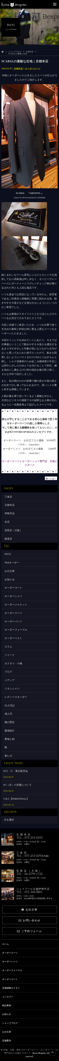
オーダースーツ (32, 68)
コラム (8, 646)
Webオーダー (12, 562)
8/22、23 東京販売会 (15, 770)
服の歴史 (10, 722)
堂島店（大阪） (13, 530)
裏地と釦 (10, 738)
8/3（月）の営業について (17, 784)
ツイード (10, 654)
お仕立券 (10, 570)
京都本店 (30, 51)
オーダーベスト (13, 638)
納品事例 (6, 1005)
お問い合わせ (31, 920)
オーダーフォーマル (16, 629)
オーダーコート (13, 587)
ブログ (8, 671)
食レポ (8, 755)
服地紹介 (10, 730)
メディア (10, 680)
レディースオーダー (16, 696)
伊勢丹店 (10, 513)
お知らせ (10, 579)
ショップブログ (15, 51)
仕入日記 (10, 705)
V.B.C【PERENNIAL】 (16, 798)
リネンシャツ (12, 688)
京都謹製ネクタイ (11, 987)
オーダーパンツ (13, 621)
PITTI (8, 554)
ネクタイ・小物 (13, 663)
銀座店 (8, 538)
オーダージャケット (16, 604)
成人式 (8, 713)
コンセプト (7, 996)
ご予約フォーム (31, 931)
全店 (7, 521)
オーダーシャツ (13, 596)
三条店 (8, 496)
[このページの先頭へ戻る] (52, 1052)
